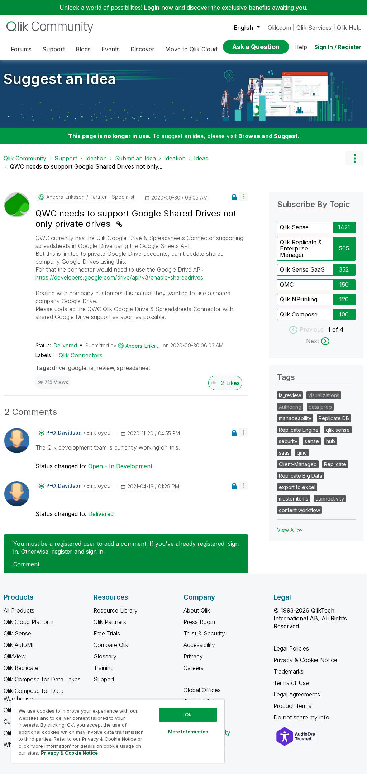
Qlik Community (25, 158)
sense (312, 441)
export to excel (297, 487)
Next (312, 340)
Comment (26, 564)
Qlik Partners (110, 621)
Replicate (335, 464)
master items (293, 499)
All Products (19, 610)
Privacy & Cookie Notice (305, 659)
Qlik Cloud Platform (28, 621)
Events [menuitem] (110, 49)
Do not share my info (302, 717)
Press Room (199, 621)
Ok (188, 714)
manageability (295, 418)
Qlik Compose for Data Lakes (42, 679)
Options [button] (354, 158)
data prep (320, 407)
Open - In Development (120, 466)
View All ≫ (289, 530)
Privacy (193, 656)
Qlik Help (349, 27)
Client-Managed (298, 464)
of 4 (338, 329)
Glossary (105, 656)
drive (58, 367)
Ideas (201, 158)
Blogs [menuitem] (83, 49)
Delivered (65, 345)
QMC (287, 284)
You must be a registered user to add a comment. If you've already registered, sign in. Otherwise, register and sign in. (126, 547)
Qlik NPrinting (298, 299)
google (77, 367)
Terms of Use (291, 682)
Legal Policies (291, 648)
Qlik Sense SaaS (302, 269)
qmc (302, 453)
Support (65, 158)
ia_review (101, 367)
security (288, 441)
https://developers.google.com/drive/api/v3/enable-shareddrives (119, 277)
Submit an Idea (135, 158)
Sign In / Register (338, 47)
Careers (194, 667)
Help (300, 47)
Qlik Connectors (81, 355)
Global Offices (202, 690)
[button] (243, 196)
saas (284, 453)
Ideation (96, 158)
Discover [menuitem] (142, 49)
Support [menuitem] (53, 49)
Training (104, 667)
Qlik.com (279, 27)
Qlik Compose (299, 314)
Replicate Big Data (300, 476)
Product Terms (292, 705)
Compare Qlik (111, 644)
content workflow (299, 510)
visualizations (323, 395)
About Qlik (197, 610)
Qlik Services (314, 27)
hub (330, 441)
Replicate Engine (299, 430)
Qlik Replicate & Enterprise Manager (301, 248)
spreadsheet (133, 367)
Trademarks (288, 671)
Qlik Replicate (21, 667)
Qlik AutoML (19, 644)
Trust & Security (204, 633)
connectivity (329, 499)
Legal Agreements (296, 694)
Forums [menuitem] (21, 49)
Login (151, 7)
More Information (188, 732)
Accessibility (199, 644)
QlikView (15, 656)
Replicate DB (334, 418)
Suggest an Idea (60, 78)
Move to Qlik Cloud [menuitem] (191, 49)
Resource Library (116, 610)
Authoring (290, 407)
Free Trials (107, 633)
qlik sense (338, 430)
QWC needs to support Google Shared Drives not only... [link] (86, 166)
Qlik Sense (294, 227)
